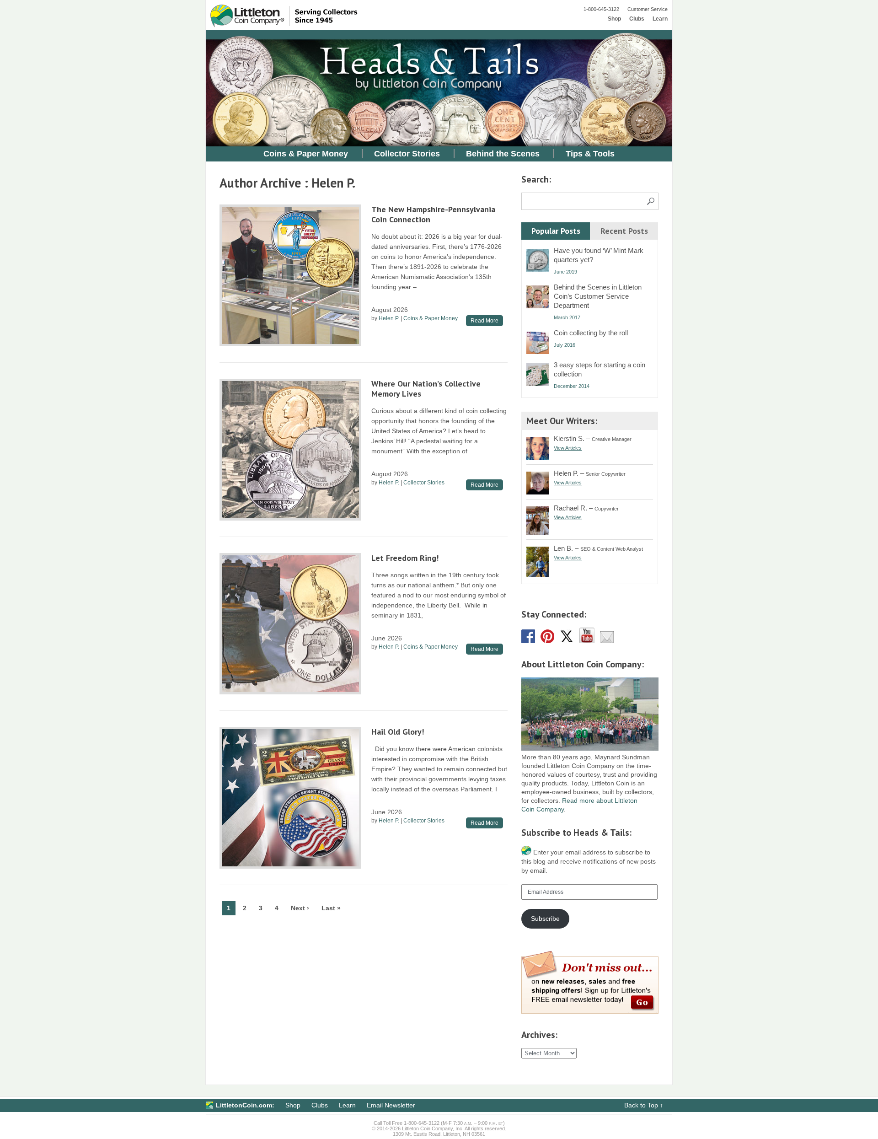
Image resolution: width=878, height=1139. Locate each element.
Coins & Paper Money (305, 153)
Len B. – (598, 548)
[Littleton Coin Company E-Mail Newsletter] (607, 641)
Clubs (636, 19)
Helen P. (389, 318)
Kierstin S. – (593, 438)
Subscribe (545, 918)
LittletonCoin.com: (245, 1105)
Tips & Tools (590, 153)
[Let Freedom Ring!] (290, 624)
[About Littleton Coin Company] (589, 748)
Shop (614, 19)
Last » (331, 908)
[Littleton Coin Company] (292, 25)
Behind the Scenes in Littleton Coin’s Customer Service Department (598, 296)
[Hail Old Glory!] (290, 798)
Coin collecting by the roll (591, 333)
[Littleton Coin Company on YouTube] (586, 641)
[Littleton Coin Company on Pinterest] (547, 641)
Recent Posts (624, 231)
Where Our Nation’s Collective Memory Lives (426, 388)
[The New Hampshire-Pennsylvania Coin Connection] (290, 275)
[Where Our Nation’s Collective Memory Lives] (290, 450)
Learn (660, 19)
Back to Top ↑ (643, 1105)
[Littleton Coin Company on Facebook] (528, 641)
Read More (484, 320)
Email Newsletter (391, 1105)
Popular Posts (555, 231)
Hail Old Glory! (397, 731)
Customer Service (647, 9)
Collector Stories (407, 153)
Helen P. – (590, 473)
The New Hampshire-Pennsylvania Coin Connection (433, 214)
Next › (300, 908)
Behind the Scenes (503, 153)
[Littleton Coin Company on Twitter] (566, 641)
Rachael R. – (586, 508)
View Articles (568, 448)
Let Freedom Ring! (405, 558)
